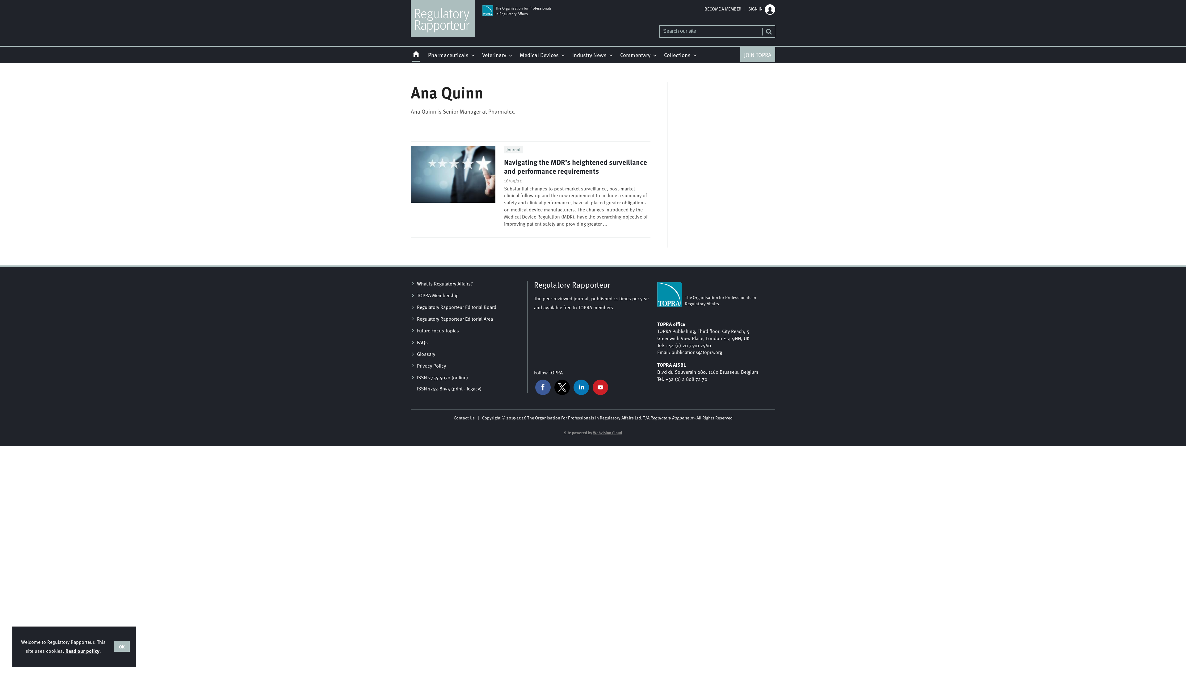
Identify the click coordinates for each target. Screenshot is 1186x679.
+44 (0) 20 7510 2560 (688, 345)
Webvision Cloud (607, 432)
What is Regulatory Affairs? (445, 283)
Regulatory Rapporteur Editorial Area (455, 319)
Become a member (722, 8)
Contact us (464, 417)
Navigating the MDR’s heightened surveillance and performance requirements (575, 166)
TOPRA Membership (438, 295)
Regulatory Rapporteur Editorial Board (456, 307)
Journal (513, 149)
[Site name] (443, 35)
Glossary (426, 354)
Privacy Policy (431, 365)
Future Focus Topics (438, 330)
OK (122, 647)
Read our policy (82, 650)
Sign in (755, 8)
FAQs (422, 342)
